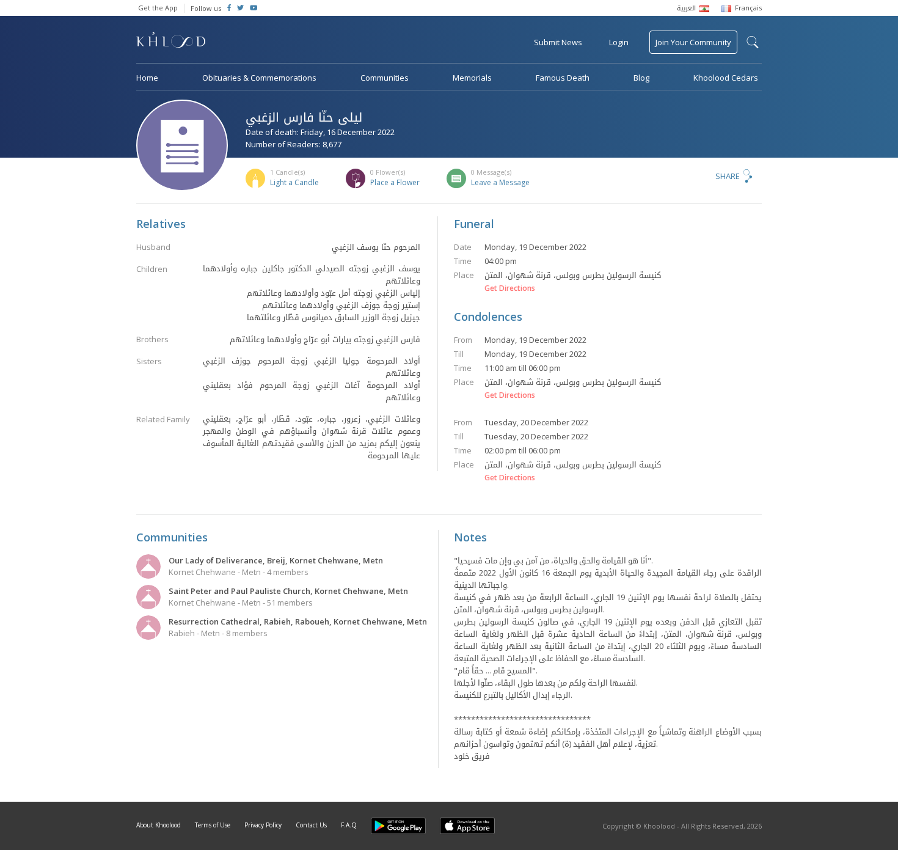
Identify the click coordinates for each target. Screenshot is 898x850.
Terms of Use (212, 825)
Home (147, 77)
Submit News (558, 42)
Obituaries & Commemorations (259, 77)
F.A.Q (349, 825)
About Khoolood (158, 825)
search (753, 42)
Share (727, 175)
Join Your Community (693, 42)
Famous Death (563, 77)
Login (619, 42)
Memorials (472, 77)
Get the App (158, 7)
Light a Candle (294, 182)
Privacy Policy (263, 825)
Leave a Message (500, 182)
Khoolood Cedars (725, 77)
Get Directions (509, 288)
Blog (641, 77)
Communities (384, 77)
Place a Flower (395, 182)
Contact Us (311, 825)
